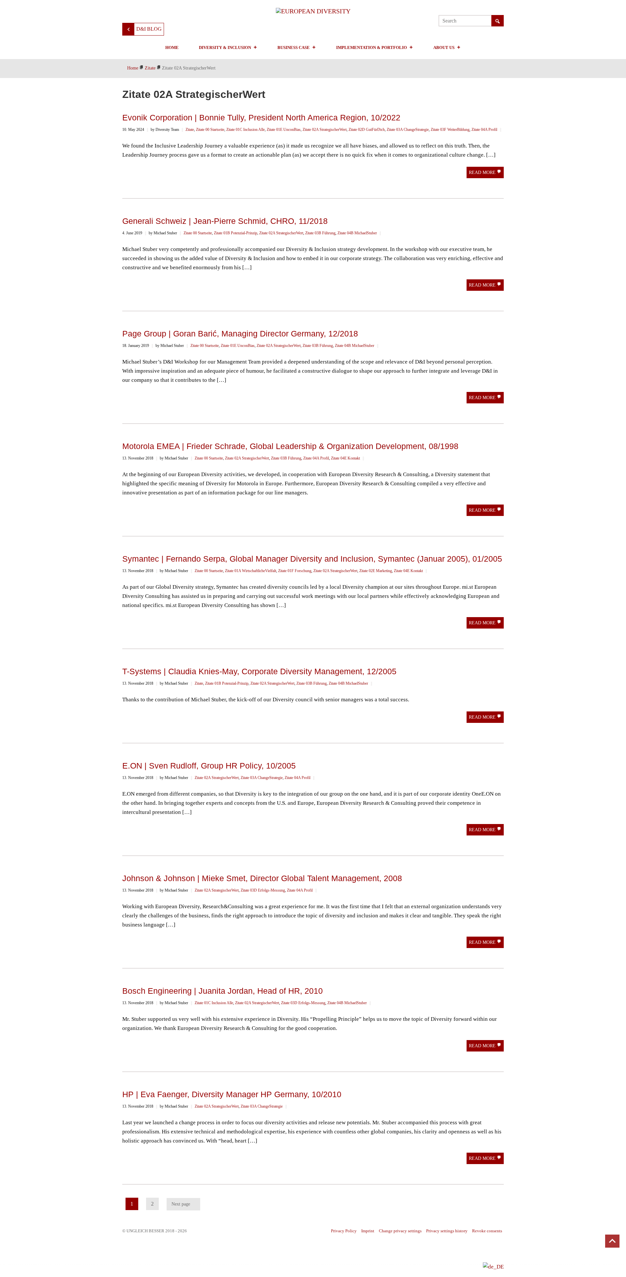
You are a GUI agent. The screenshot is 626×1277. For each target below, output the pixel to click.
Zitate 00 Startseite (210, 129)
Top (612, 1241)
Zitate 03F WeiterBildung (450, 129)
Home (172, 47)
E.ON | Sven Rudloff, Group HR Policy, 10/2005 (209, 765)
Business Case (293, 47)
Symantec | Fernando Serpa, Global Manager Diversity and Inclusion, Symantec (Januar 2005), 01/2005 (312, 558)
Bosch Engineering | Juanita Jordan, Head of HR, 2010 (222, 990)
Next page (180, 1204)
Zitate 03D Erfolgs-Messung (263, 890)
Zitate (190, 129)
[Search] (497, 21)
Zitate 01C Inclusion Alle (245, 129)
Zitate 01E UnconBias (284, 129)
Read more (483, 172)
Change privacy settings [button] (400, 1230)
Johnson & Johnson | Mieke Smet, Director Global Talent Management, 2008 (262, 878)
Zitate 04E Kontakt (345, 458)
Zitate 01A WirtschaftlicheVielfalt (250, 570)
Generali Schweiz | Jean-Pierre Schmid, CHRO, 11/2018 (225, 221)
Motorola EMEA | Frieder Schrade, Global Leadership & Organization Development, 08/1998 (290, 446)
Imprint (367, 1230)
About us (444, 47)
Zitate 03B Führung (320, 233)
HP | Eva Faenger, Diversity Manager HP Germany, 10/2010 (231, 1094)
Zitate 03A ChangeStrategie (408, 129)
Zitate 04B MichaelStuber (357, 233)
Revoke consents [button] (487, 1230)
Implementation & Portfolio (371, 47)
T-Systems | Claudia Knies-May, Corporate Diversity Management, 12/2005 (259, 671)
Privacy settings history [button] (447, 1230)
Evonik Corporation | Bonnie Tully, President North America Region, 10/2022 (261, 117)
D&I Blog (149, 29)
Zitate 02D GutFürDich (367, 129)
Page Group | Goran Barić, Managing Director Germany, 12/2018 (240, 333)
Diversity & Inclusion (225, 47)
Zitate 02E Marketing (375, 570)
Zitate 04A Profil (484, 129)
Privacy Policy (344, 1230)
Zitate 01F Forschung (294, 570)
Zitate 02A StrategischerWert (325, 129)
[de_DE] (493, 1266)
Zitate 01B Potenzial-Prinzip (235, 233)
